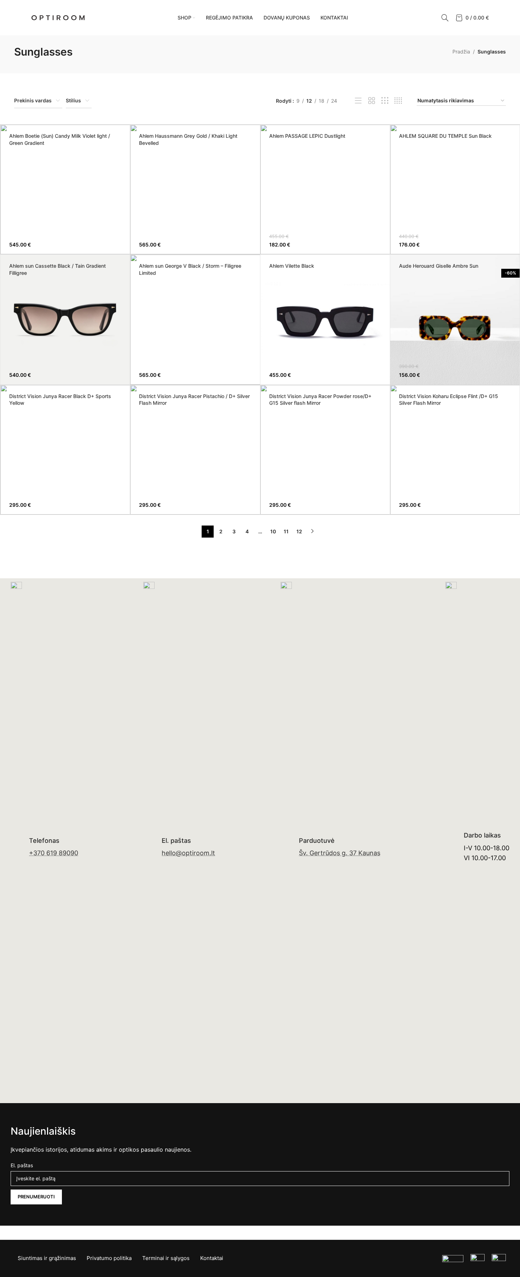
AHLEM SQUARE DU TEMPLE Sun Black (445, 136)
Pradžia (461, 52)
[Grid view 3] (384, 100)
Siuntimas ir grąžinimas (47, 1258)
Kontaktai (211, 1258)
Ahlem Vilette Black (291, 266)
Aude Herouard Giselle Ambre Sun (438, 266)
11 (286, 531)
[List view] (358, 100)
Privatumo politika (109, 1258)
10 (273, 531)
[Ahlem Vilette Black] (325, 319)
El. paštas (22, 1165)
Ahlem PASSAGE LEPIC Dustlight (307, 136)
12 (299, 531)
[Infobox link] (44, 847)
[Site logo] (58, 17)
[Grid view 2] (371, 100)
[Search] (445, 18)
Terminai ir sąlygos (166, 1258)
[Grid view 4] (398, 100)
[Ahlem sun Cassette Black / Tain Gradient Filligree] (65, 319)
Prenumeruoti (36, 1196)
